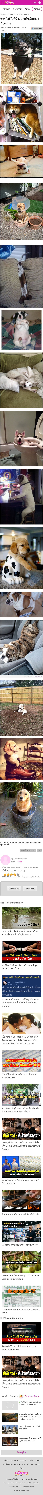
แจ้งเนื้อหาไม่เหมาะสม (21, 1490)
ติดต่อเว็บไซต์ (13, 1487)
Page (21, 1468)
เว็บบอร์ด (6, 9)
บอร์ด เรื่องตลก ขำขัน (23, 14)
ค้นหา (27, 9)
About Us (36, 1483)
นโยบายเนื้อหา (8, 1483)
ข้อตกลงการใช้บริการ (12, 1479)
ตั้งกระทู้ (37, 9)
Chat (38, 1460)
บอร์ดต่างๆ (17, 9)
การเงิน (37, 1464)
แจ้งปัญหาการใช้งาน (27, 1487)
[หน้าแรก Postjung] (9, 2)
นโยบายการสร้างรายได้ (23, 1483)
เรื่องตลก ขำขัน (31, 1396)
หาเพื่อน (31, 1460)
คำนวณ (30, 1464)
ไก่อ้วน (20, 861)
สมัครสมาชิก (30, 889)
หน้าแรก (3, 14)
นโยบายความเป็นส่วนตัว (30, 1479)
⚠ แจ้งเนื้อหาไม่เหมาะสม (28, 850)
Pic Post (17, 1464)
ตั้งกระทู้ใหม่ (21, 1452)
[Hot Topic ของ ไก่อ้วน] (5, 864)
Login (14, 888)
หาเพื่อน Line (7, 1464)
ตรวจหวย (15, 1460)
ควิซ (23, 1464)
